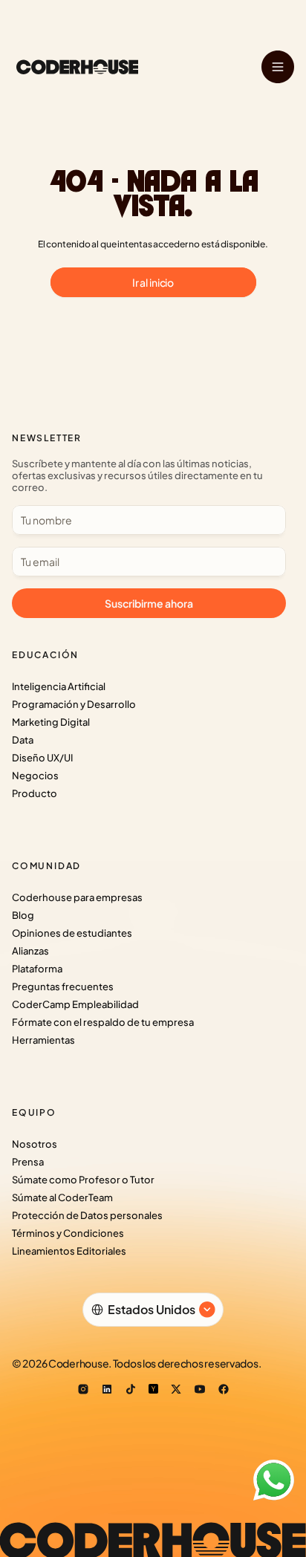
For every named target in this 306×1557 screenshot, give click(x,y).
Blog (23, 915)
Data (22, 740)
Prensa (28, 1162)
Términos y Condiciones (68, 1233)
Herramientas (43, 1040)
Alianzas (30, 951)
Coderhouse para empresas (77, 897)
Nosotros (34, 1144)
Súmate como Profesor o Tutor (83, 1180)
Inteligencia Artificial (58, 686)
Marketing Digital (51, 722)
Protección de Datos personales (87, 1215)
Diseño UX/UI (42, 758)
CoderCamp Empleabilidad (75, 1004)
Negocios (35, 775)
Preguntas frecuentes (63, 986)
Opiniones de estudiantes (72, 933)
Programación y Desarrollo (74, 704)
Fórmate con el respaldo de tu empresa (103, 1022)
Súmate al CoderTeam (62, 1197)
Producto (34, 793)
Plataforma (37, 969)
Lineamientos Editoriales (69, 1251)
